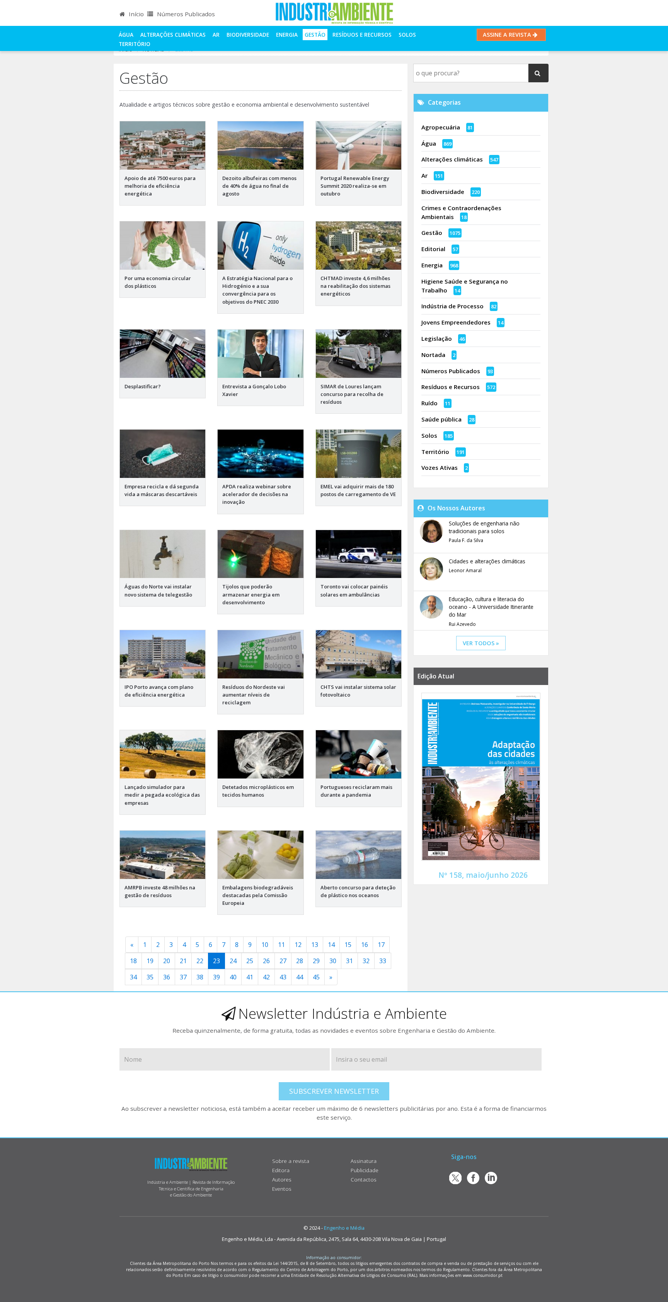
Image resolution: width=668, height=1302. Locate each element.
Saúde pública (441, 419)
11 (281, 944)
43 (282, 977)
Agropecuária (440, 127)
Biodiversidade (248, 34)
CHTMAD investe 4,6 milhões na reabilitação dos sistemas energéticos (355, 286)
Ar (216, 34)
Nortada (433, 355)
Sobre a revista (290, 1160)
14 (331, 944)
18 (133, 961)
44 (299, 977)
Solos (407, 34)
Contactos (364, 1179)
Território (134, 44)
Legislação (436, 338)
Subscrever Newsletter (334, 1091)
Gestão (315, 34)
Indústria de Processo (452, 306)
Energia (287, 34)
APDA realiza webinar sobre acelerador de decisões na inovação (256, 494)
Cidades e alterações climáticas (487, 561)
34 (133, 977)
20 (166, 961)
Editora (281, 1170)
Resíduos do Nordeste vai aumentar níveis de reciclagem (253, 694)
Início (135, 14)
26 (266, 961)
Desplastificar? (142, 386)
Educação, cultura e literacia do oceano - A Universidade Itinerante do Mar (491, 607)
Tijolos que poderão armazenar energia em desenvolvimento (250, 594)
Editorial (433, 249)
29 (316, 961)
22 (199, 961)
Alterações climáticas (173, 34)
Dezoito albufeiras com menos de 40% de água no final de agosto (259, 186)
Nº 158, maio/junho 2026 (483, 875)
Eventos (281, 1188)
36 (166, 977)
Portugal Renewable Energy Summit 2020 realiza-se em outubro (354, 186)
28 (299, 961)
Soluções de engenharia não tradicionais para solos (484, 527)
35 (150, 977)
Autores (281, 1179)
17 (381, 944)
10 (264, 944)
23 (216, 961)
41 (249, 977)
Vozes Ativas (439, 467)
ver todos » (481, 643)
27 (282, 961)
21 (183, 961)
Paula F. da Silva (466, 540)
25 (249, 961)
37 (183, 977)
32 (366, 961)
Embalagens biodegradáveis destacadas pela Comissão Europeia (257, 895)
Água (126, 34)
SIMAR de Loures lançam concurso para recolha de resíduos (351, 394)
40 (233, 977)
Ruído (429, 403)
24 (233, 961)
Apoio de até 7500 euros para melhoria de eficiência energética (160, 186)
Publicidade (364, 1170)
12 (298, 944)
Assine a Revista (508, 34)
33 (382, 961)
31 (349, 961)
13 (314, 944)
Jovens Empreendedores (456, 322)
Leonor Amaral (465, 570)
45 (316, 977)
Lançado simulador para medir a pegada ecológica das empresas (162, 795)
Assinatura (364, 1160)
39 (216, 977)
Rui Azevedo (462, 624)
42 (266, 977)
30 (332, 961)
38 (199, 977)
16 (364, 944)
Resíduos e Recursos (362, 34)
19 (150, 961)
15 (347, 944)
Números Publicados (185, 14)
